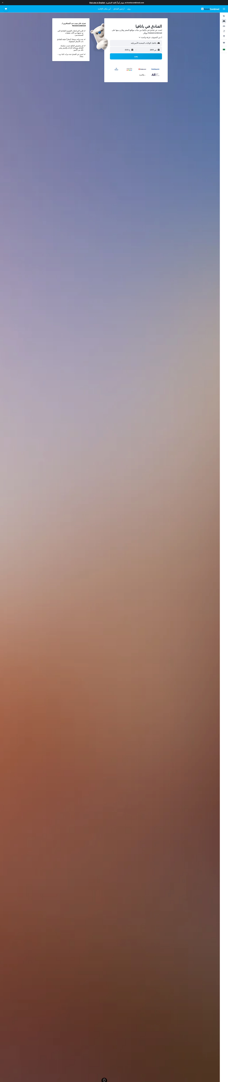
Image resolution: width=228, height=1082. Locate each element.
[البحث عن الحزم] (224, 31)
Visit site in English (97, 2)
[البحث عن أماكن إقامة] (224, 21)
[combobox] (150, 37)
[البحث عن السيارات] (224, 26)
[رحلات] (224, 42)
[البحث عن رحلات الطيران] (224, 16)
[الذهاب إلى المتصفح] (224, 36)
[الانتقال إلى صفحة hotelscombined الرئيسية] (210, 9)
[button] (2, 2)
